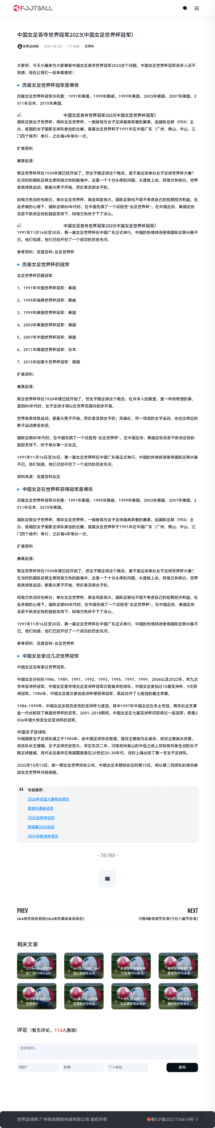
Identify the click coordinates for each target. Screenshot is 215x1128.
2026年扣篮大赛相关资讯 (48, 799)
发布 (182, 1067)
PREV (22, 910)
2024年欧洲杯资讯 (43, 836)
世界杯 (89, 46)
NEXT (192, 910)
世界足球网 (31, 46)
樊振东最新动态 (40, 808)
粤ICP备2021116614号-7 (174, 1119)
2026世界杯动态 (41, 818)
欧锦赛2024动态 (41, 827)
